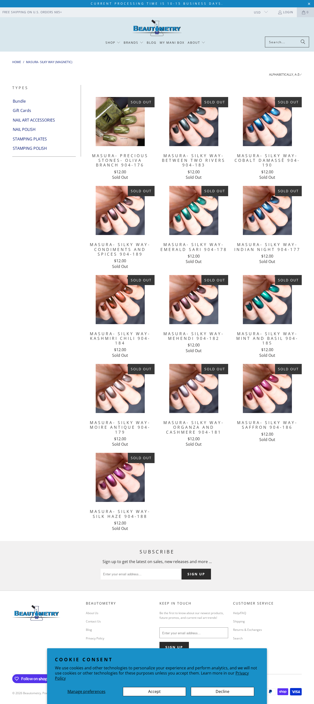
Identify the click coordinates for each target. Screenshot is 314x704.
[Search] (303, 42)
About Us (92, 613)
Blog (89, 630)
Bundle (19, 101)
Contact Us (93, 621)
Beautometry (32, 693)
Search (238, 638)
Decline (222, 691)
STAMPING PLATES (30, 139)
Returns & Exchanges (247, 630)
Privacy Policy (95, 638)
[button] (112, 43)
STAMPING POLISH (30, 148)
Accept (154, 691)
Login (288, 12)
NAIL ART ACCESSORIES (34, 120)
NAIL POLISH (24, 129)
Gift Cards (22, 110)
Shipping (239, 621)
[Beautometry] (157, 28)
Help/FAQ (239, 613)
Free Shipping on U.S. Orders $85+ (32, 12)
